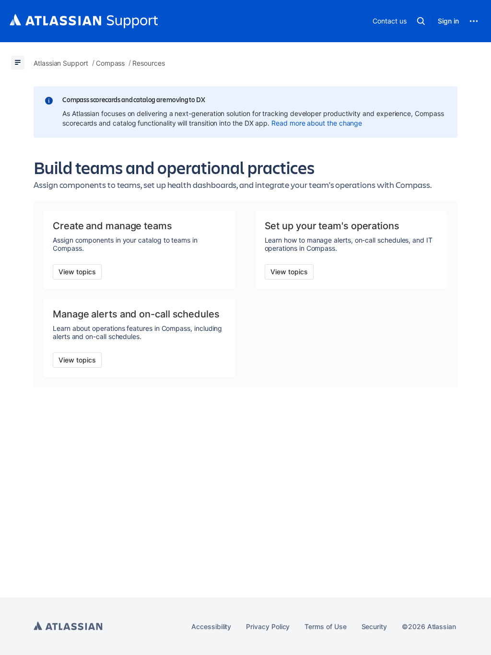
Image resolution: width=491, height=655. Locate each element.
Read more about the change (316, 123)
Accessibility (211, 626)
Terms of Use (325, 626)
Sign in (448, 21)
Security (374, 626)
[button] (421, 21)
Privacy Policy (268, 626)
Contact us (389, 21)
